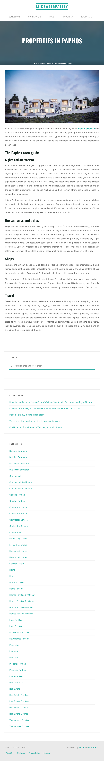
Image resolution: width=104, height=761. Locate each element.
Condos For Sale (17, 494)
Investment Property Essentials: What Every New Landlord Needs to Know (45, 408)
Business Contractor (19, 463)
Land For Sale (15, 620)
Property (13, 651)
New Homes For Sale (19, 632)
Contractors (15, 532)
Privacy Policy (34, 753)
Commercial (15, 476)
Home (12, 570)
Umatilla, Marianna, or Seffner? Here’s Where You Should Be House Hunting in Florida (50, 402)
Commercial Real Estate (20, 482)
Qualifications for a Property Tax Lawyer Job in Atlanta (35, 427)
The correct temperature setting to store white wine (34, 421)
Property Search (17, 676)
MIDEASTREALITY (52, 6)
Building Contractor (18, 451)
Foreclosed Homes (18, 551)
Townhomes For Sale (19, 720)
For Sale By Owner (18, 538)
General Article (44, 64)
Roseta (82, 747)
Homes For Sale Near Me (21, 607)
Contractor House (18, 507)
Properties (14, 645)
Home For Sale (16, 582)
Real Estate (14, 689)
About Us (9, 753)
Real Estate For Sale (19, 695)
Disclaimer (21, 753)
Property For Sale (17, 664)
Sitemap (47, 753)
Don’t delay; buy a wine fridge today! (27, 414)
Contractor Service (18, 520)
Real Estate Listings (18, 707)
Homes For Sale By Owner (21, 595)
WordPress (93, 747)
